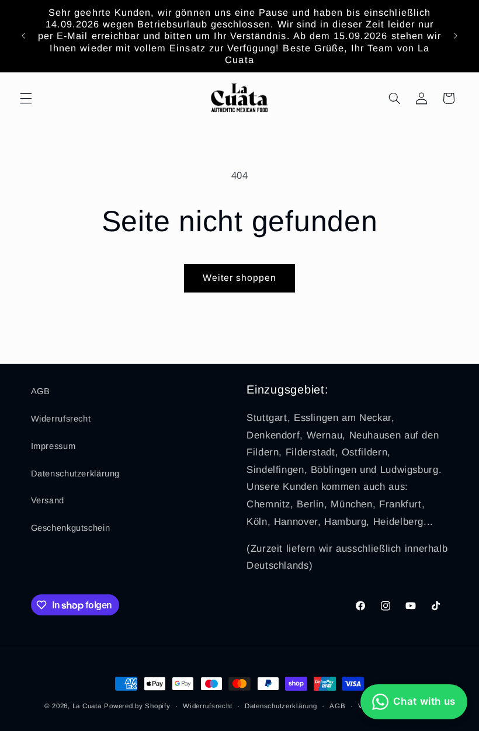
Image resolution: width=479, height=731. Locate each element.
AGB (40, 391)
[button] (25, 98)
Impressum (53, 446)
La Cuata (87, 705)
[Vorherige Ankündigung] (23, 35)
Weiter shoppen (240, 278)
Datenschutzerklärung (75, 473)
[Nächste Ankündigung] (455, 35)
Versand (47, 500)
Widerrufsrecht (61, 418)
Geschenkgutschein (70, 527)
